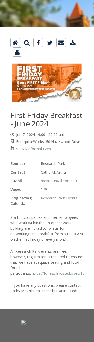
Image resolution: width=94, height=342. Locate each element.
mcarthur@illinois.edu (59, 180)
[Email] (61, 42)
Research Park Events (59, 198)
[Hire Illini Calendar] (47, 3)
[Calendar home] (15, 42)
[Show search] (26, 42)
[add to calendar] (72, 42)
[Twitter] (49, 42)
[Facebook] (38, 42)
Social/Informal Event (34, 148)
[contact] (17, 52)
